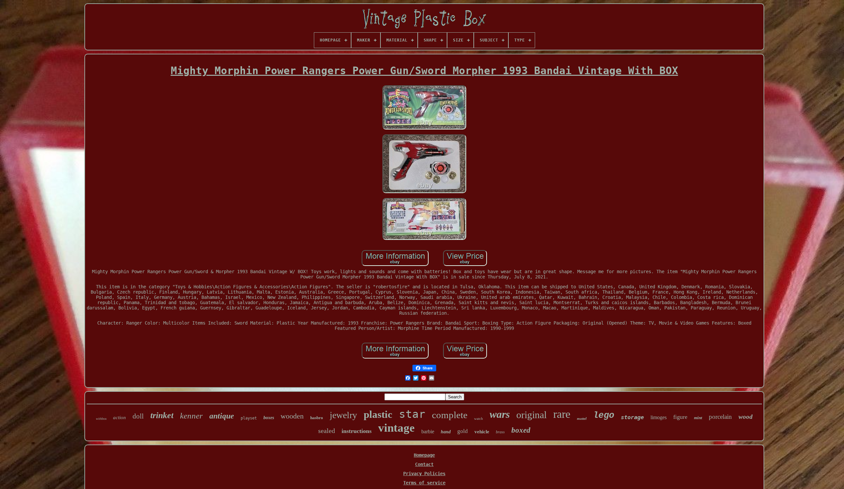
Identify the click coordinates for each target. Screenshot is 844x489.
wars (500, 414)
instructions (357, 431)
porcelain (720, 416)
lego (603, 415)
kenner (191, 415)
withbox (101, 418)
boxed (520, 430)
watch (478, 418)
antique (221, 416)
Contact (424, 464)
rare (561, 414)
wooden (292, 416)
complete (449, 415)
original (531, 414)
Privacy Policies (424, 473)
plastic (378, 414)
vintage (396, 427)
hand (446, 431)
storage (632, 417)
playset (249, 418)
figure (680, 417)
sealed (326, 430)
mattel (582, 418)
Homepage (424, 455)
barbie (427, 431)
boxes (268, 417)
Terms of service (424, 482)
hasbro (316, 417)
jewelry (343, 415)
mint (698, 417)
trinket (161, 415)
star (412, 414)
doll (138, 416)
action (119, 417)
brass (500, 432)
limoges (658, 417)
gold (462, 431)
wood (745, 416)
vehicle (481, 431)
